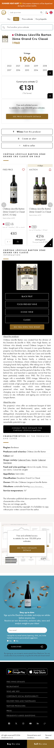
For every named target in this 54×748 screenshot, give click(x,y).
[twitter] (16, 723)
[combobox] (9, 241)
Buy (8, 19)
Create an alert (29, 138)
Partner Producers (16, 706)
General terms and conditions (33, 736)
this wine (13, 744)
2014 (36, 70)
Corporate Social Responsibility (22, 696)
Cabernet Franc (24, 460)
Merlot (34, 460)
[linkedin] (38, 723)
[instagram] (23, 723)
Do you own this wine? (27, 327)
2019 (36, 65)
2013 (45, 70)
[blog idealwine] (45, 723)
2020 (27, 65)
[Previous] (3, 204)
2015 (27, 70)
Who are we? (13, 691)
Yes (10, 641)
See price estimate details (27, 116)
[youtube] (30, 723)
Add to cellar (29, 145)
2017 (9, 70)
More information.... (37, 486)
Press (9, 710)
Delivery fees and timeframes (21, 701)
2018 (45, 65)
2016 (18, 70)
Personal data (48, 736)
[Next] (50, 204)
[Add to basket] (18, 241)
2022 (9, 65)
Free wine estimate (16, 681)
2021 (18, 65)
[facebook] (9, 723)
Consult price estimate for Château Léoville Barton (27, 429)
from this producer (29, 131)
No (17, 641)
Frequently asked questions (21, 715)
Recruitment (13, 686)
